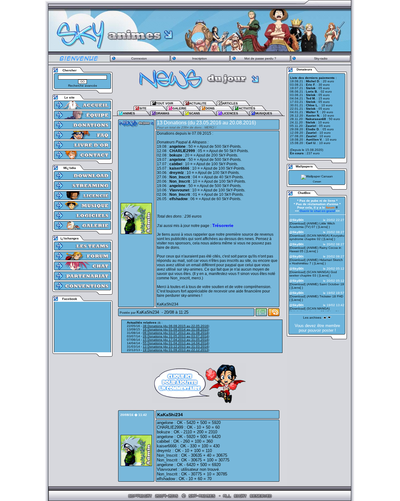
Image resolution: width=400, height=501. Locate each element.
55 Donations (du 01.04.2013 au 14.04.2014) (176, 343)
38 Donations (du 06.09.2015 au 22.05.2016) (176, 326)
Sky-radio (321, 58)
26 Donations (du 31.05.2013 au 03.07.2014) (176, 336)
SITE (143, 108)
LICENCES (230, 113)
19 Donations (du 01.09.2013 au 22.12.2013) (176, 350)
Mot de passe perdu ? (260, 58)
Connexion (139, 58)
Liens (323, 227)
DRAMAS (162, 113)
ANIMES (129, 113)
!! (332, 207)
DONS (210, 108)
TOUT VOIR (164, 103)
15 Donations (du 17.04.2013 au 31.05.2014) (176, 339)
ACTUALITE (198, 103)
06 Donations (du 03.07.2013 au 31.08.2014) (176, 333)
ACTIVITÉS (247, 108)
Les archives (312, 317)
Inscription (199, 58)
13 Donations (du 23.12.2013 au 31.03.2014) (176, 346)
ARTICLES (230, 103)
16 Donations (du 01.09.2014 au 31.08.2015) (176, 329)
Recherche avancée (82, 85)
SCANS (194, 113)
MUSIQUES (263, 113)
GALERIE (179, 108)
